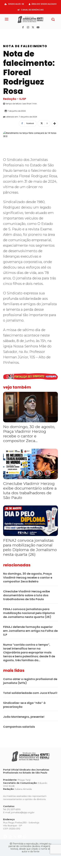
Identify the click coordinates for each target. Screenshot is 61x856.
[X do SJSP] (15, 32)
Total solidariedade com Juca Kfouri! (30, 693)
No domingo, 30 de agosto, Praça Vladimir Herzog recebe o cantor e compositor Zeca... (29, 433)
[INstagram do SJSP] (10, 32)
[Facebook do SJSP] (5, 32)
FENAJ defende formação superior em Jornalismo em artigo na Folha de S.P (30, 631)
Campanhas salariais (19, 727)
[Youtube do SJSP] (20, 32)
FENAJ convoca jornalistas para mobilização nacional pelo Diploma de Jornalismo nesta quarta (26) (30, 547)
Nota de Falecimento (25, 46)
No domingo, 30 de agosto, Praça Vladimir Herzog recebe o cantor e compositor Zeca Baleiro (27, 577)
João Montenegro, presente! (23, 717)
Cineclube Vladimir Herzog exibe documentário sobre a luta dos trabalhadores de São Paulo (30, 490)
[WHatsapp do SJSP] (25, 32)
